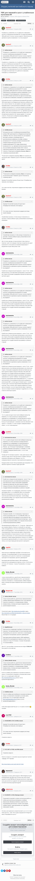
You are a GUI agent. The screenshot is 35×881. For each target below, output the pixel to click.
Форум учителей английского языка (17, 6)
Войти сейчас (17, 852)
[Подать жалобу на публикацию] (30, 29)
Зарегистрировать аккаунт (17, 842)
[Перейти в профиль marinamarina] (3, 253)
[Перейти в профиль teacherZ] (3, 28)
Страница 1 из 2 (17, 23)
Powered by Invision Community (17, 878)
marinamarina (10, 253)
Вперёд (29, 23)
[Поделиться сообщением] (32, 29)
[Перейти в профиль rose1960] (3, 715)
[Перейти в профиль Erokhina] (3, 655)
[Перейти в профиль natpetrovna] (3, 790)
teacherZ (7, 16)
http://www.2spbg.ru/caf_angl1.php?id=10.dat (13, 764)
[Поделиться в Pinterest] (9, 871)
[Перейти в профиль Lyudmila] (3, 432)
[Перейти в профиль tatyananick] (3, 771)
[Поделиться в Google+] (7, 871)
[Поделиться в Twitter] (2, 871)
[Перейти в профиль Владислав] (3, 591)
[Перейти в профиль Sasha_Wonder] (3, 573)
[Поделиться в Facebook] (4, 871)
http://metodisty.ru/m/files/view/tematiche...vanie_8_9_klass (16, 613)
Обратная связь (17, 875)
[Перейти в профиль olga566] (3, 548)
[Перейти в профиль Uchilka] (3, 80)
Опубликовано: (13, 29)
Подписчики (16, 859)
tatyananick (9, 770)
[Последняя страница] (33, 23)
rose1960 (8, 715)
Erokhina (8, 654)
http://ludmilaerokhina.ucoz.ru (9, 677)
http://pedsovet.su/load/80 (18, 611)
